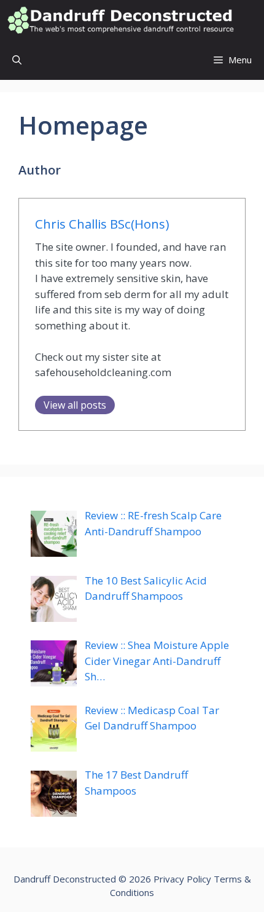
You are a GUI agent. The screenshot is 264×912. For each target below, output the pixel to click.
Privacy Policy (182, 879)
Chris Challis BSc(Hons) (102, 223)
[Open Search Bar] (17, 60)
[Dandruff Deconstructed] (120, 20)
